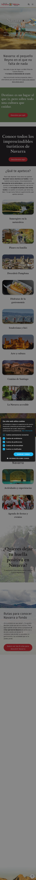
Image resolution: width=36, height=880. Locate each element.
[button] (18, 458)
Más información (27, 431)
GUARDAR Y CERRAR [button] (23, 454)
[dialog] (18, 440)
